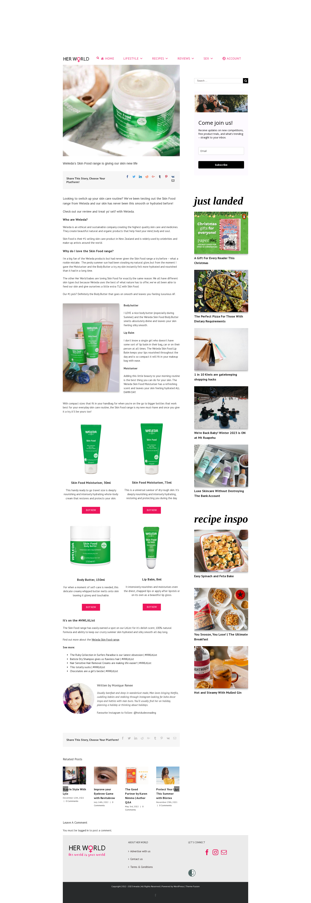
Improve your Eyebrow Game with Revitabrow (104, 793)
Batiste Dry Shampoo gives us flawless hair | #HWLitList (102, 659)
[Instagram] (215, 852)
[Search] (98, 58)
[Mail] (173, 180)
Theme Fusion (193, 886)
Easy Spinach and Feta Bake (214, 576)
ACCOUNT (234, 58)
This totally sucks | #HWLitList (87, 667)
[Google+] (153, 176)
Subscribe (221, 164)
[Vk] (172, 176)
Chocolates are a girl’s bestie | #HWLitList (94, 671)
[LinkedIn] (140, 176)
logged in (83, 830)
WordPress (179, 886)
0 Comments (72, 801)
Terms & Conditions (141, 867)
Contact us (136, 859)
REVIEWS (183, 58)
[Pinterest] (166, 176)
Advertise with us (140, 851)
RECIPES (158, 58)
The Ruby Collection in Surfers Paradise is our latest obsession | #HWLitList (113, 655)
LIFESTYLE (131, 58)
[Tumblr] (159, 176)
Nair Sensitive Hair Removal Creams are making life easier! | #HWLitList (110, 663)
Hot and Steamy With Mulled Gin (218, 692)
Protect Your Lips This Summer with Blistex (167, 793)
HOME (109, 58)
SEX (206, 58)
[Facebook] (127, 176)
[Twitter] (133, 176)
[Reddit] (146, 176)
